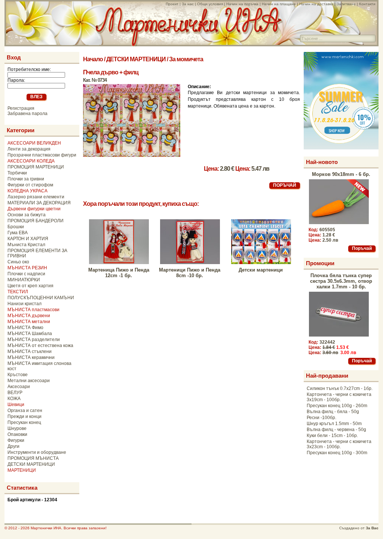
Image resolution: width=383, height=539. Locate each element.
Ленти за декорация (28, 149)
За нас (188, 4)
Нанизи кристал (24, 303)
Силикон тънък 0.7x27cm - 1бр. (340, 388)
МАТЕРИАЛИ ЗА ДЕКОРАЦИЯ (39, 202)
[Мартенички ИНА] (188, 44)
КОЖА (14, 398)
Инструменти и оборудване (36, 452)
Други (13, 446)
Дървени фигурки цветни (34, 208)
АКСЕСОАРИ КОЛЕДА (31, 161)
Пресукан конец (24, 422)
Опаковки (17, 434)
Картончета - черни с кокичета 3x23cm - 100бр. (339, 444)
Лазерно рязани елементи (35, 196)
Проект (172, 4)
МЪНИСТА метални (28, 321)
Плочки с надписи (26, 273)
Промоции (320, 263)
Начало (93, 59)
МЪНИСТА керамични (31, 357)
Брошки (15, 226)
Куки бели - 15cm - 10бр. (332, 435)
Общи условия (210, 4)
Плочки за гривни (25, 179)
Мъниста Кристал (26, 244)
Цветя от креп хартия (30, 285)
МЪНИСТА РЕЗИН (27, 267)
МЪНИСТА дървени (28, 315)
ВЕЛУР (14, 392)
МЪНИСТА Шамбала (29, 333)
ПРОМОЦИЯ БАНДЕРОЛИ (35, 220)
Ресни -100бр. (321, 417)
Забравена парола (27, 113)
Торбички (17, 173)
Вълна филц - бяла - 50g (333, 411)
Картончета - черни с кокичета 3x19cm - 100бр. (339, 397)
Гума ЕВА (17, 232)
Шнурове (17, 428)
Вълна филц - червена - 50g (336, 429)
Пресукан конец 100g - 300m (337, 452)
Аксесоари (18, 386)
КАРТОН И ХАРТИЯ (27, 238)
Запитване (346, 4)
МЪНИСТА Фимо (25, 327)
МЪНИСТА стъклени (29, 351)
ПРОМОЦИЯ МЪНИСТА (33, 458)
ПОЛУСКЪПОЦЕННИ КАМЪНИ (40, 297)
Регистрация (20, 108)
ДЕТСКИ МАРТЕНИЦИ (31, 464)
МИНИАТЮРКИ (23, 279)
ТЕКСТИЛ (17, 291)
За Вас (372, 528)
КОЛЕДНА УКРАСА (27, 190)
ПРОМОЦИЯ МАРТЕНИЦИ (35, 167)
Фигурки (15, 440)
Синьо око (18, 261)
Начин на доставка (316, 4)
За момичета (186, 59)
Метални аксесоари (28, 380)
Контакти (367, 4)
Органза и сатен (24, 410)
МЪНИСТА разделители (33, 339)
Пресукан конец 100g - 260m (337, 405)
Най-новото (322, 162)
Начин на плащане (279, 4)
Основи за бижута (26, 214)
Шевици (15, 404)
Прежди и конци (24, 416)
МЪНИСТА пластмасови (33, 309)
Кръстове (17, 374)
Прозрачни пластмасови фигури (41, 155)
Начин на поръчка (242, 4)
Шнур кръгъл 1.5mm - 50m (334, 423)
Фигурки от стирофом (30, 185)
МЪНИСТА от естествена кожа (40, 345)
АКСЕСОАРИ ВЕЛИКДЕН (34, 143)
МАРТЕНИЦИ (21, 470)
